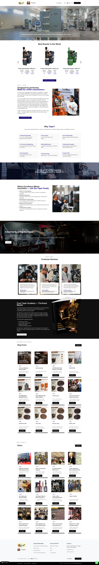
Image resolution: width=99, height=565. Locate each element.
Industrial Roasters (37, 550)
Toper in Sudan (73, 496)
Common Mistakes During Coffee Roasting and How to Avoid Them (24, 368)
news (20, 466)
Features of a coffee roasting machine (74, 524)
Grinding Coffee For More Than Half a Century (41, 497)
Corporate (51, 7)
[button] (2, 23)
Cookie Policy (34, 563)
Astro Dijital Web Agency (77, 563)
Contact (67, 7)
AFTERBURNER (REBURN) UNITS (23, 396)
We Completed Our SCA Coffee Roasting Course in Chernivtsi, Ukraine (41, 524)
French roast (55, 395)
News (51, 550)
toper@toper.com (70, 549)
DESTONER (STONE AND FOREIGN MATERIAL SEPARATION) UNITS (41, 396)
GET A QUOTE (78, 558)
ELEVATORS (72, 368)
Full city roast (55, 423)
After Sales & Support (54, 545)
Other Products (43, 7)
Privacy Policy (20, 563)
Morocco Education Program (41, 469)
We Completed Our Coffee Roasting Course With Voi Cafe (24, 524)
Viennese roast (23, 423)
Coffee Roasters (33, 7)
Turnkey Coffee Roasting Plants (39, 552)
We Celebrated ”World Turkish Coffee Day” (23, 497)
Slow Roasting (39, 368)
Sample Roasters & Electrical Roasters (41, 545)
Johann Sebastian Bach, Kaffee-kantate (74, 469)
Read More (22, 375)
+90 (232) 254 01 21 (70, 551)
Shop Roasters (36, 548)
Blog (20, 393)
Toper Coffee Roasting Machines (57, 497)
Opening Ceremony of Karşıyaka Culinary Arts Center (24, 469)
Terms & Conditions (27, 563)
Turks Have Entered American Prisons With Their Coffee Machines (74, 396)
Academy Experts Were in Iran (56, 469)
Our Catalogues (53, 552)
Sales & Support (59, 7)
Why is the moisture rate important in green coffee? (57, 524)
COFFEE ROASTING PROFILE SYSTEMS (57, 368)
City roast (38, 423)
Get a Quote (5, 562)
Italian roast (72, 423)
